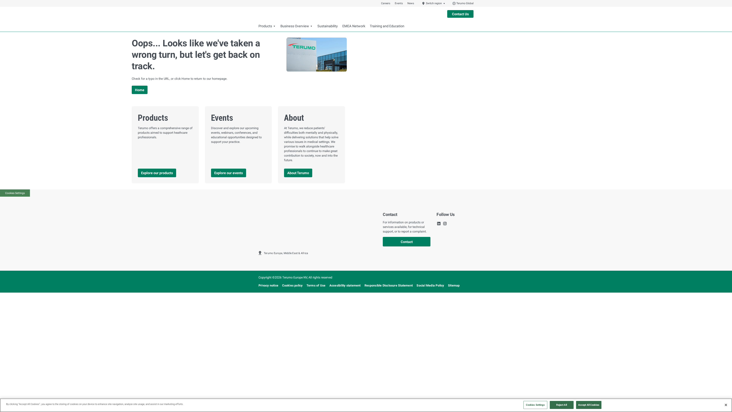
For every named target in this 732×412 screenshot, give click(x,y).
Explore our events (228, 173)
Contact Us (460, 14)
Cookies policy (292, 285)
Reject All (561, 404)
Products (265, 26)
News (410, 3)
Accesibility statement (345, 285)
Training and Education (387, 26)
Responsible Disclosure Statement (388, 285)
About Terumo (298, 173)
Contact (407, 242)
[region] (366, 405)
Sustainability (327, 26)
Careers (385, 3)
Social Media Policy (431, 285)
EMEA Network (353, 26)
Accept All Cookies (588, 404)
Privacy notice (268, 285)
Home (139, 90)
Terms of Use (316, 285)
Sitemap (454, 285)
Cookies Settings (15, 193)
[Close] (726, 405)
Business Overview (294, 26)
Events (399, 3)
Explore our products (157, 173)
